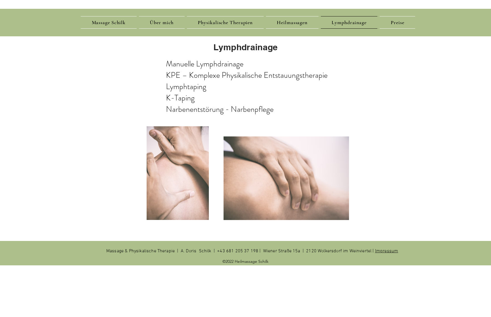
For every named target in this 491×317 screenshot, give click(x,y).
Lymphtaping (186, 86)
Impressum (386, 251)
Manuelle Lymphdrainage (205, 64)
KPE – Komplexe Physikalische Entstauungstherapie (247, 75)
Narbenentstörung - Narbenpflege (220, 109)
